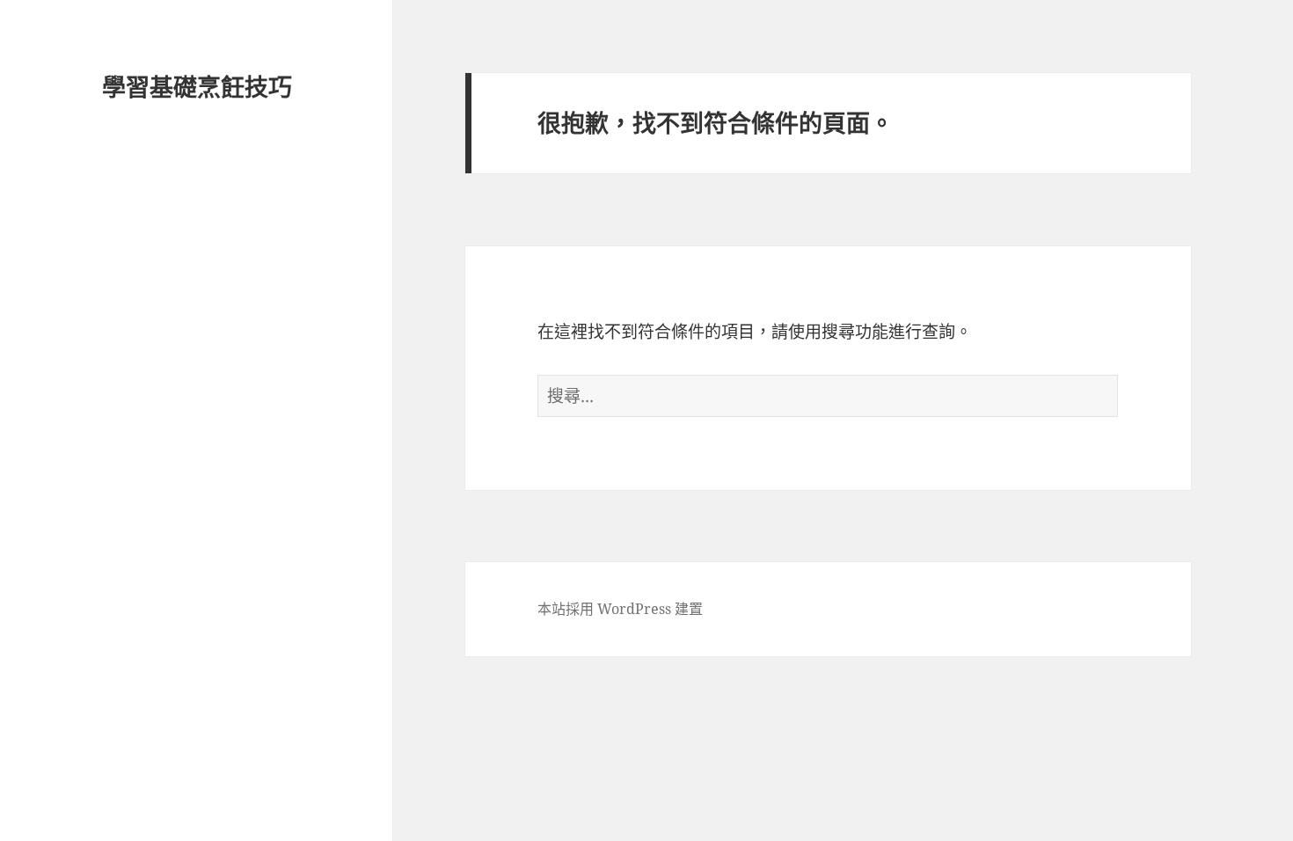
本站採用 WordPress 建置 (620, 608)
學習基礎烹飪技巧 (197, 86)
